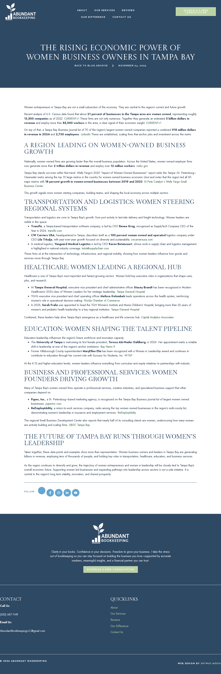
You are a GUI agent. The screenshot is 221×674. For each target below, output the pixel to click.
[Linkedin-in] (67, 492)
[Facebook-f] (50, 492)
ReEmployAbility (127, 413)
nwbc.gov (142, 166)
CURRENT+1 (71, 119)
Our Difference (93, 17)
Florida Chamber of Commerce (102, 301)
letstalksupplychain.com (95, 248)
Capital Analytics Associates (157, 317)
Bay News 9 (107, 347)
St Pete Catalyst (153, 182)
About (82, 10)
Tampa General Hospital (131, 292)
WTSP (128, 355)
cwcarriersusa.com (142, 240)
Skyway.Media (211, 663)
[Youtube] (75, 492)
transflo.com (55, 231)
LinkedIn (85, 134)
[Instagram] (58, 492)
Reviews (128, 10)
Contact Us (121, 17)
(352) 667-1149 (9, 614)
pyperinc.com (53, 404)
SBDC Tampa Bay (79, 425)
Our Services (104, 10)
